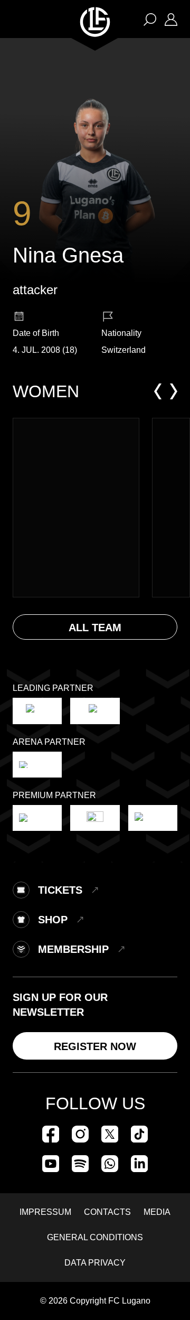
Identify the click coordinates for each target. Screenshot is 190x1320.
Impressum (45, 1211)
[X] (109, 1134)
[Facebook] (50, 1134)
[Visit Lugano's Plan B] (37, 711)
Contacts (107, 1211)
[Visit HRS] (94, 818)
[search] (150, 19)
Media (157, 1211)
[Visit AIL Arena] (37, 765)
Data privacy (95, 1262)
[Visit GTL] (152, 818)
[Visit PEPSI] (37, 818)
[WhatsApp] (109, 1163)
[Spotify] (80, 1163)
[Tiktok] (139, 1134)
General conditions (95, 1237)
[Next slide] (173, 391)
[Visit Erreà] (94, 711)
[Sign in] (171, 19)
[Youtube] (50, 1163)
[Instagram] (80, 1134)
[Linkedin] (139, 1163)
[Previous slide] (158, 391)
